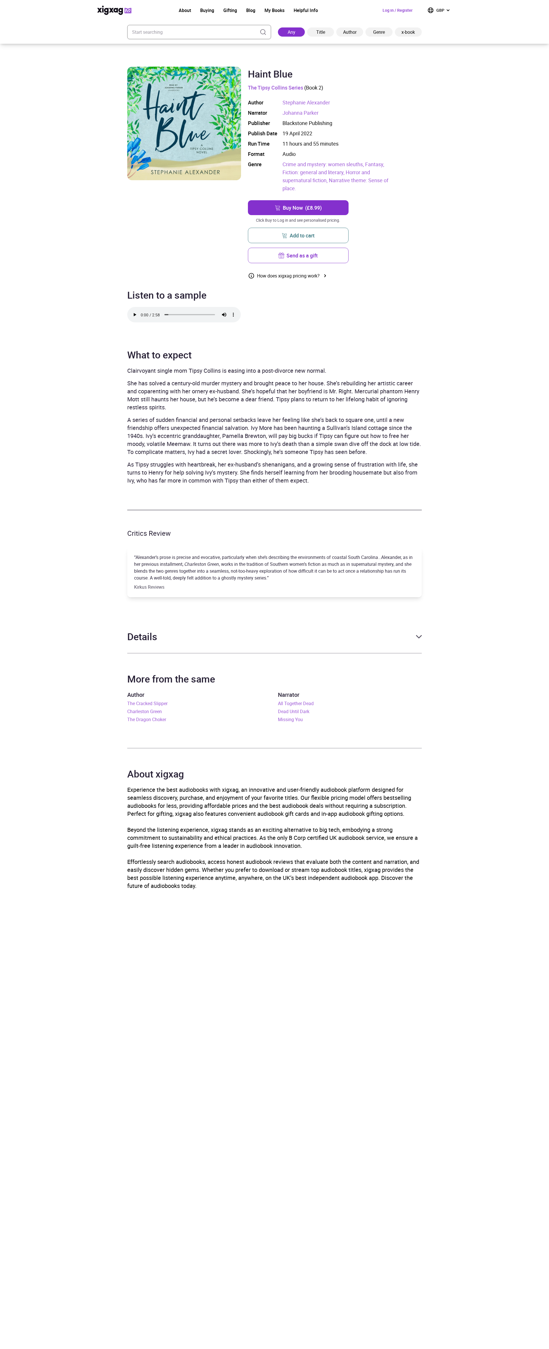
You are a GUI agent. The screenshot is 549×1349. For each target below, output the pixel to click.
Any (291, 32)
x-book (408, 32)
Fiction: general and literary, (314, 172)
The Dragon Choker (146, 719)
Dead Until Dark (293, 711)
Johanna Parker (301, 112)
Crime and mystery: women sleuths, (324, 164)
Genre (379, 32)
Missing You (290, 719)
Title (320, 32)
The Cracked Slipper (147, 703)
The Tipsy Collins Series (275, 87)
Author (350, 32)
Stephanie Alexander (306, 102)
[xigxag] (114, 10)
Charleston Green (144, 711)
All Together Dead (296, 703)
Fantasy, (374, 164)
